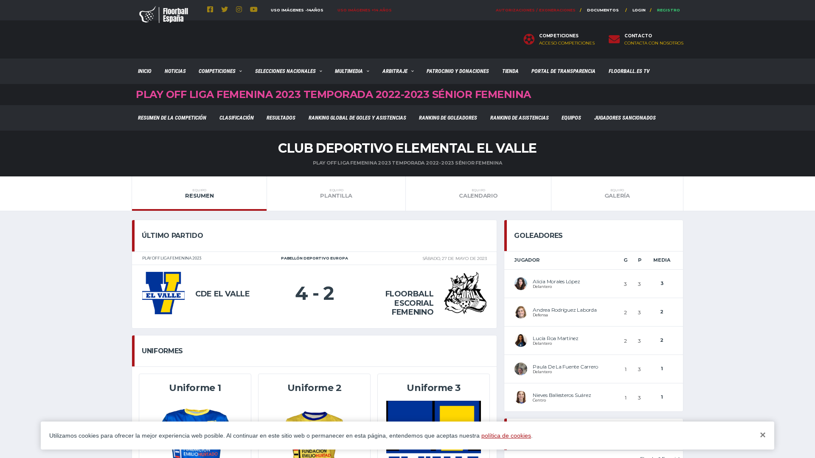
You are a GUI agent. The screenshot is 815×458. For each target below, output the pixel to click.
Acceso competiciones (567, 43)
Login (639, 10)
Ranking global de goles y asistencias (357, 117)
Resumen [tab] (199, 193)
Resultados (281, 117)
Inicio (145, 71)
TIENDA (510, 71)
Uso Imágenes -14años (297, 10)
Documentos (603, 10)
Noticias (175, 71)
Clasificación (236, 117)
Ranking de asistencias (519, 117)
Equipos (571, 117)
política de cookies (506, 435)
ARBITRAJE (395, 71)
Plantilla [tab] (336, 193)
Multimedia (349, 71)
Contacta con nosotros (653, 43)
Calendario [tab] (478, 193)
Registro (668, 10)
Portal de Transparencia (563, 71)
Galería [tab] (617, 193)
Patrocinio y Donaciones (458, 71)
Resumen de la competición (172, 117)
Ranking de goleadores (448, 117)
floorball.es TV (629, 71)
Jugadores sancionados (625, 117)
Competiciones (217, 71)
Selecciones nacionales (285, 71)
